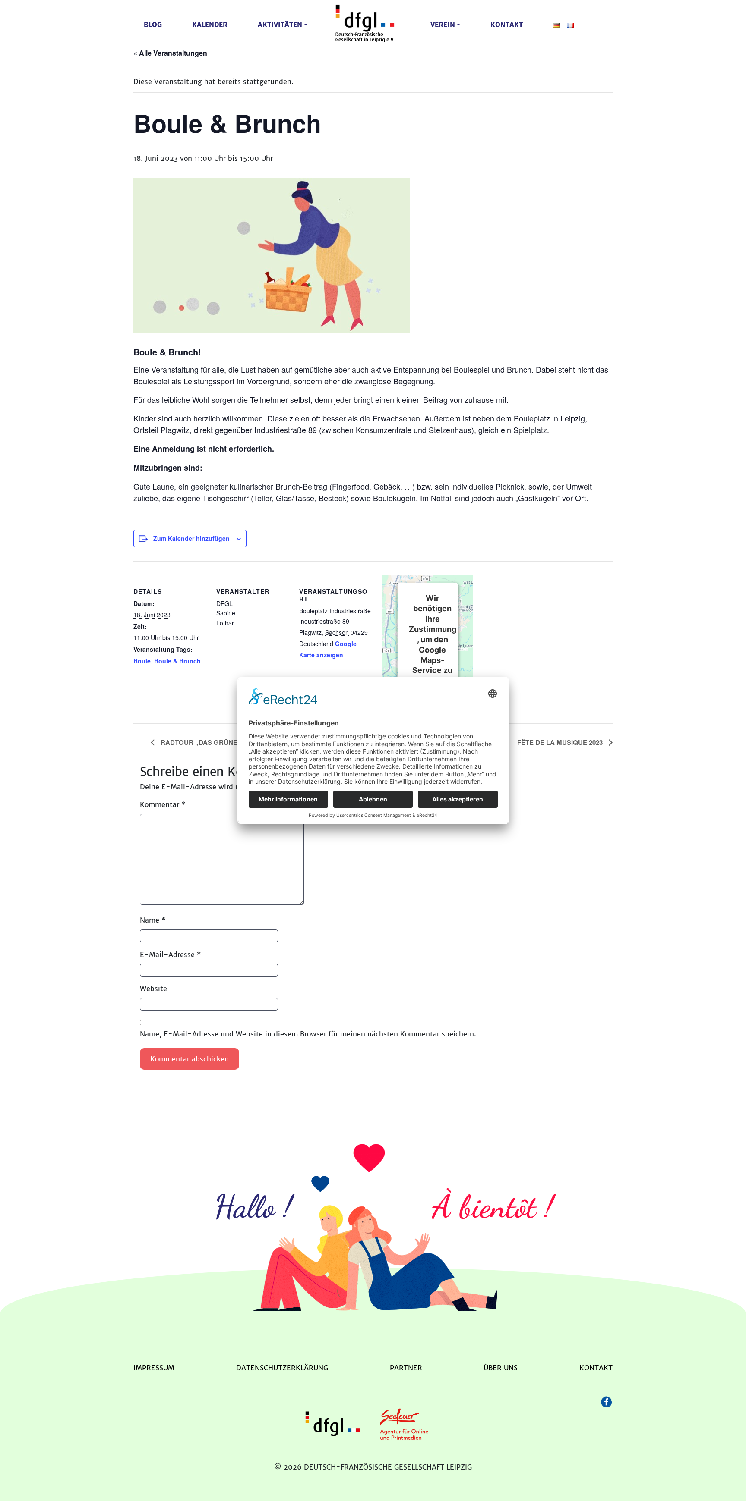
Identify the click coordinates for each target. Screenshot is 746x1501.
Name (152, 920)
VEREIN (442, 25)
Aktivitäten (280, 25)
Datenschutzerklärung (282, 1367)
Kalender (210, 25)
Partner (406, 1367)
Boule (142, 660)
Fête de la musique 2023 (560, 742)
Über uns (501, 1367)
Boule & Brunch (177, 660)
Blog (153, 25)
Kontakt (506, 25)
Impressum (153, 1367)
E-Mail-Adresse (170, 954)
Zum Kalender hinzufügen (191, 538)
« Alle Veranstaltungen (170, 53)
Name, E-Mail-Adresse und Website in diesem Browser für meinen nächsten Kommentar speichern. (308, 1034)
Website (153, 988)
